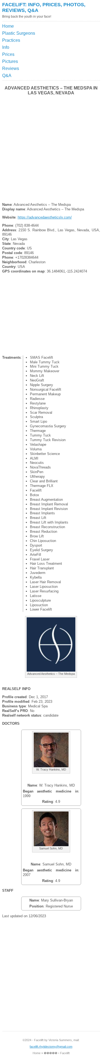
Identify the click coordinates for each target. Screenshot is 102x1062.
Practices (11, 40)
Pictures (10, 61)
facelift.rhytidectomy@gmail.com (51, 1046)
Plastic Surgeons (18, 33)
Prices (8, 54)
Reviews (10, 68)
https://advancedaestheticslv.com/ (45, 217)
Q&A (6, 75)
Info (5, 47)
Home (8, 26)
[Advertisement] (75, 36)
